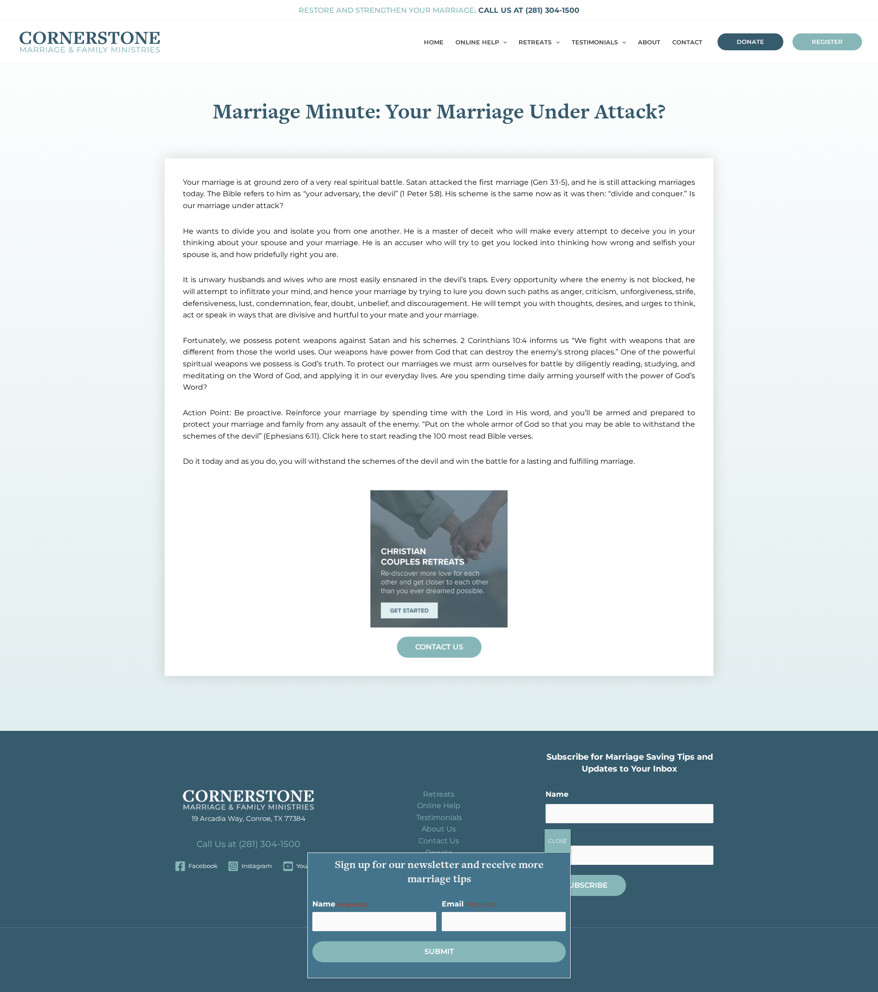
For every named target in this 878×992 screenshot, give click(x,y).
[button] (503, 42)
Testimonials (439, 817)
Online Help (438, 805)
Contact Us (438, 840)
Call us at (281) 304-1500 (527, 10)
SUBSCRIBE (586, 885)
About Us (439, 829)
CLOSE (557, 840)
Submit (439, 951)
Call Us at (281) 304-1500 (248, 844)
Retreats (439, 794)
